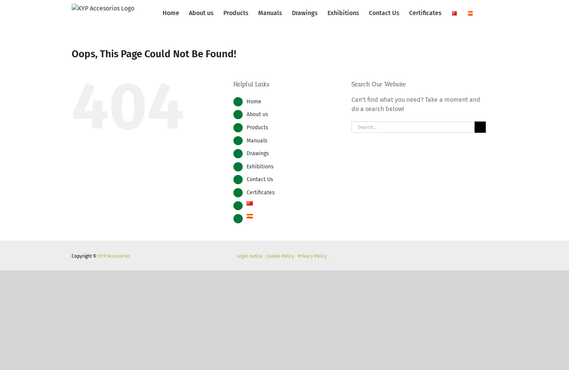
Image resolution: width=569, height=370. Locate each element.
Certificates (261, 192)
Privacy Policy (312, 256)
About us (257, 114)
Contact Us (260, 179)
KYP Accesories (114, 256)
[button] (485, 12)
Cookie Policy (280, 256)
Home (254, 101)
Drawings (258, 153)
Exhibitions (260, 166)
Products (257, 127)
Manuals (257, 140)
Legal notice (249, 256)
